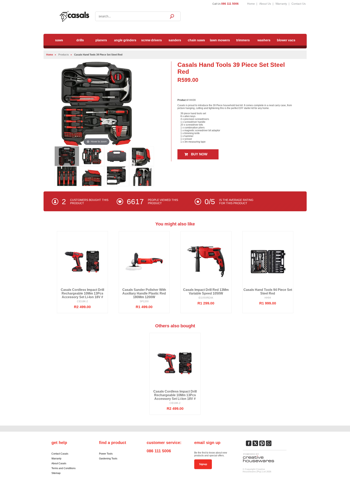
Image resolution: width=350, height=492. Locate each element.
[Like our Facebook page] (248, 443)
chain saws (196, 40)
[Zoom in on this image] (67, 156)
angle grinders (125, 40)
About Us (265, 3)
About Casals (58, 463)
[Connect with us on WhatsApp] (268, 443)
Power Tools (106, 453)
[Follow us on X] (255, 443)
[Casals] (74, 16)
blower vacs (286, 40)
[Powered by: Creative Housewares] (258, 462)
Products (63, 54)
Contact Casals (59, 453)
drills (80, 40)
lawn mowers (220, 40)
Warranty (281, 3)
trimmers (243, 40)
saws (59, 40)
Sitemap (56, 473)
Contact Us (298, 3)
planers (101, 40)
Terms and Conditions (63, 468)
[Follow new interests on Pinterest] (262, 443)
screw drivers (151, 40)
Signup (203, 464)
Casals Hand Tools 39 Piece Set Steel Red (98, 54)
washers (263, 40)
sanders (175, 40)
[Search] (171, 16)
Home (251, 3)
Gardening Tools (108, 458)
